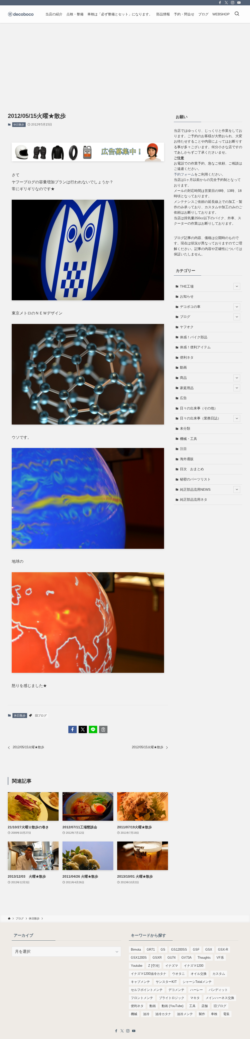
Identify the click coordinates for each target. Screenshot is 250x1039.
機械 (134, 1014)
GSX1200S (139, 957)
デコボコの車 (190, 307)
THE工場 (187, 286)
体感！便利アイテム (195, 347)
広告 (183, 398)
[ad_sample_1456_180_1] (88, 160)
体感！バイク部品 (193, 337)
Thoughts (204, 957)
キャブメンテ (140, 982)
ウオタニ (178, 974)
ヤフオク (187, 327)
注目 (183, 449)
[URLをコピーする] (103, 729)
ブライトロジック (171, 998)
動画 (183, 367)
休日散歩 (18, 124)
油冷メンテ (185, 1014)
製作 (202, 1014)
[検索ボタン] (236, 14)
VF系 (220, 957)
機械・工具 (188, 439)
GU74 (171, 957)
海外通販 (187, 459)
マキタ (195, 998)
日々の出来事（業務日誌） (200, 418)
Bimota (136, 949)
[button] (72, 729)
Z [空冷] (153, 965)
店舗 (204, 1006)
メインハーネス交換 (220, 998)
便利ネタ (187, 357)
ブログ (185, 317)
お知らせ (187, 296)
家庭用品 (187, 388)
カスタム (218, 974)
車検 (214, 1014)
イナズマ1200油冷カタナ (148, 974)
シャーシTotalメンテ (197, 982)
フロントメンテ (142, 998)
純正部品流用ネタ (193, 499)
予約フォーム (184, 174)
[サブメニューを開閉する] (236, 286)
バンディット (218, 990)
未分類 (185, 428)
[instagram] (232, 2)
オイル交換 (199, 974)
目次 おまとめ (192, 469)
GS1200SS (179, 949)
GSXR (157, 957)
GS (163, 949)
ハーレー (196, 990)
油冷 (146, 1014)
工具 (192, 1006)
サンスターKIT (166, 982)
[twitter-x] (226, 2)
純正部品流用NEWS (195, 489)
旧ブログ (41, 715)
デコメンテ (176, 990)
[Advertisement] (125, 59)
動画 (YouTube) (172, 1006)
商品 (183, 378)
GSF (196, 949)
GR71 (151, 949)
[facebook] (220, 2)
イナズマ (171, 965)
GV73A (186, 957)
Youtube (136, 965)
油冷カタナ (163, 1014)
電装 (226, 1014)
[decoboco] (21, 14)
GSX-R (223, 949)
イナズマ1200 (193, 965)
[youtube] (239, 2)
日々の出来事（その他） (199, 408)
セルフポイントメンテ (147, 990)
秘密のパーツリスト (195, 479)
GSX (208, 949)
